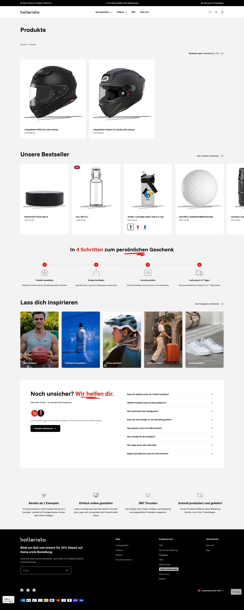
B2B (133, 12)
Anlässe (120, 12)
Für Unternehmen (124, 559)
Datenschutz (164, 564)
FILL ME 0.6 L (82, 217)
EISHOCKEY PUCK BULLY (36, 217)
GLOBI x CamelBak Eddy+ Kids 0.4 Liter (146, 217)
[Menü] (12, 597)
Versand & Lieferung (168, 550)
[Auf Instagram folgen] (27, 591)
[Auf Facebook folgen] (21, 591)
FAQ (161, 545)
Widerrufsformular (168, 569)
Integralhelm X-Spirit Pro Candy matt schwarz (114, 129)
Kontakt (162, 578)
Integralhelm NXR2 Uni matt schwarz (41, 129)
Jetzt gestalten (102, 12)
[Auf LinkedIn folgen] (34, 590)
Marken (119, 555)
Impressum (164, 574)
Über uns (144, 12)
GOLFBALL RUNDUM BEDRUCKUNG (196, 217)
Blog (208, 550)
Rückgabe (163, 555)
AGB (161, 559)
